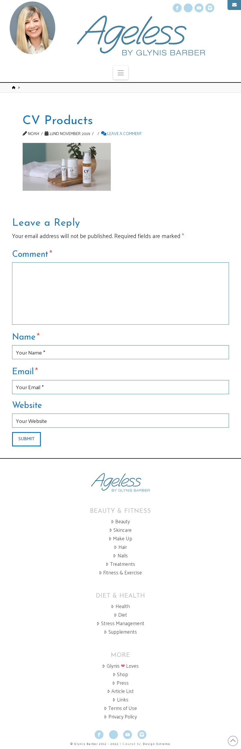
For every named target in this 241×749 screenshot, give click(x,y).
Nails (123, 555)
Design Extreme (156, 743)
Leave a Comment (124, 133)
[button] (120, 73)
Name (26, 336)
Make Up (122, 538)
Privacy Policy (122, 716)
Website (27, 406)
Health (123, 606)
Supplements (122, 631)
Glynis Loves (123, 666)
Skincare (122, 530)
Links (122, 699)
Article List (122, 691)
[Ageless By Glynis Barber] (120, 482)
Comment (32, 253)
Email (25, 371)
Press (123, 683)
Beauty (122, 521)
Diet (122, 614)
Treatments (122, 564)
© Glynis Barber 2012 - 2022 (95, 743)
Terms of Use (122, 708)
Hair (122, 547)
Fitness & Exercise (122, 572)
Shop (122, 674)
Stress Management (122, 623)
